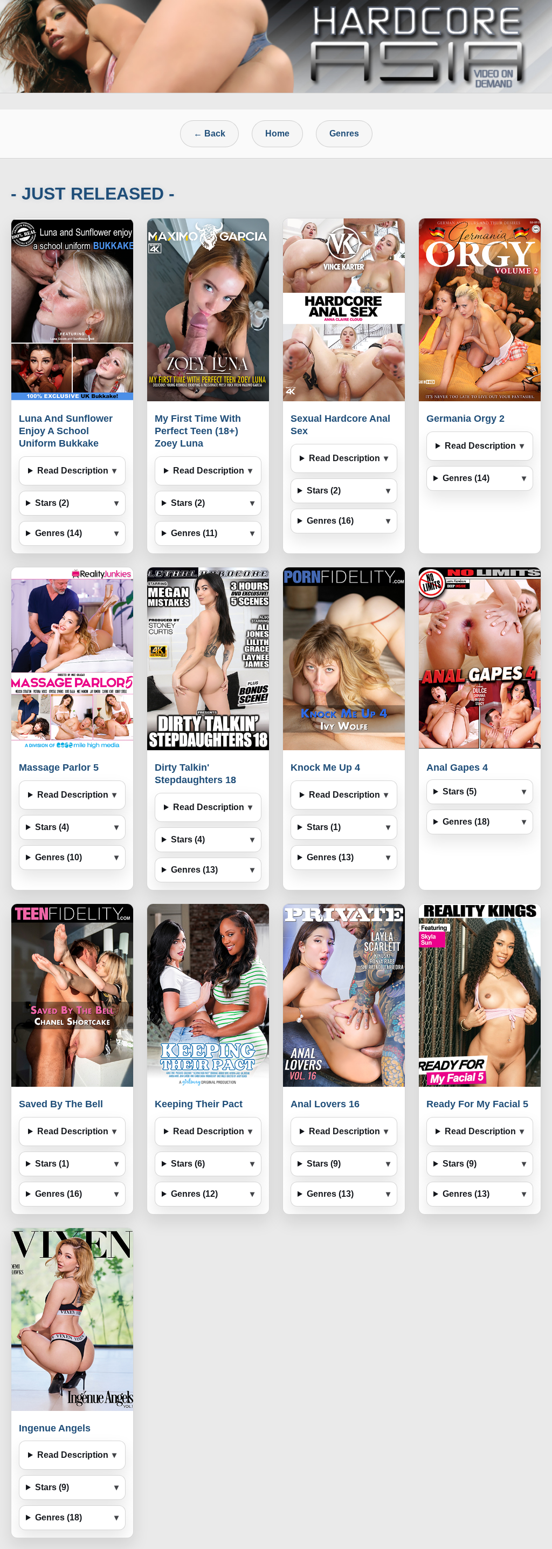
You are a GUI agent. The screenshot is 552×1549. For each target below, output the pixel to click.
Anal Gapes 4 (457, 767)
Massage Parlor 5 (59, 767)
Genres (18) (466, 821)
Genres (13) (194, 869)
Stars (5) (460, 791)
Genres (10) (58, 857)
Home (277, 133)
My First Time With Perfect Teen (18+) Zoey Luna (198, 431)
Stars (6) (188, 1163)
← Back (209, 133)
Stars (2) (52, 503)
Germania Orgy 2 (465, 418)
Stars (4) (52, 827)
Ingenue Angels (55, 1428)
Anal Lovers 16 (325, 1104)
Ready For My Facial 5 (477, 1104)
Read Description (72, 470)
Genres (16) (330, 520)
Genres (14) (58, 533)
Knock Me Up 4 (325, 767)
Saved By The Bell (61, 1104)
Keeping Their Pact (199, 1104)
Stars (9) (324, 1163)
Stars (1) (324, 827)
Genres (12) (194, 1193)
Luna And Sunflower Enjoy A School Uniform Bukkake (66, 431)
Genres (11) (194, 533)
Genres (344, 133)
